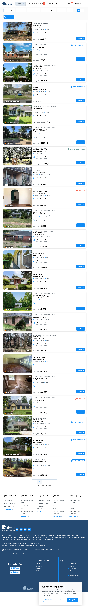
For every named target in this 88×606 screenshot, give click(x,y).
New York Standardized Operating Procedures (32, 545)
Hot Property (80, 190)
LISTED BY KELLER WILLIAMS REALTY (40, 148)
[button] (5, 31)
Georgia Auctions (9, 506)
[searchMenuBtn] (44, 3)
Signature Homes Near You (59, 496)
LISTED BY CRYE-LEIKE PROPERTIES (40, 23)
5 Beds (36, 278)
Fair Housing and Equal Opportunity (14, 549)
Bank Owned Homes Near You (27, 496)
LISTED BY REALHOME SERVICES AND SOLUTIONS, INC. (44, 65)
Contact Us (73, 563)
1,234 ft (48, 29)
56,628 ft (48, 299)
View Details (81, 38)
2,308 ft (48, 340)
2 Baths (42, 29)
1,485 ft (48, 153)
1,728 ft (48, 361)
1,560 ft (48, 465)
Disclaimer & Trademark (53, 549)
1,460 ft (48, 236)
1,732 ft (48, 70)
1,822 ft (48, 402)
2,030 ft (48, 257)
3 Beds (36, 29)
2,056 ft (48, 112)
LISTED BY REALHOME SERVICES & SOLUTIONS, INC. (44, 231)
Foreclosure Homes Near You (43, 496)
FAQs (71, 570)
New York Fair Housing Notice (10, 545)
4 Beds (36, 50)
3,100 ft (48, 195)
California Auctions (9, 503)
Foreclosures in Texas (43, 503)
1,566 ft (48, 216)
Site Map (72, 573)
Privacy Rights (29, 549)
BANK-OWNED (9, 39)
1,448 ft (48, 50)
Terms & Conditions (39, 549)
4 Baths (42, 133)
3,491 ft (48, 278)
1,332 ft (48, 174)
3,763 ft (48, 133)
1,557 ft (48, 91)
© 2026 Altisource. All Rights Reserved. (13, 554)
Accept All (72, 600)
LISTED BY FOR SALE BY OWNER (39, 44)
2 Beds (36, 382)
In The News (39, 566)
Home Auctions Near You (11, 496)
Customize (48, 600)
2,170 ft (48, 444)
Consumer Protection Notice (31, 543)
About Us (38, 563)
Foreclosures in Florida (43, 500)
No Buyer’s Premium (78, 45)
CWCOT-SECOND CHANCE (12, 60)
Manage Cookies (74, 575)
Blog (63, 3)
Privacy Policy (46, 595)
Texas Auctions (8, 500)
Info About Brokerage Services (12, 543)
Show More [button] (7, 509)
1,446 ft (48, 423)
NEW (6, 288)
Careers (38, 568)
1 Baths (42, 112)
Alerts (69, 3)
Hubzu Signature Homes (77, 149)
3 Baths (42, 70)
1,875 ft (48, 382)
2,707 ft (48, 319)
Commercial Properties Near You (75, 496)
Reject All (60, 600)
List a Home (73, 568)
